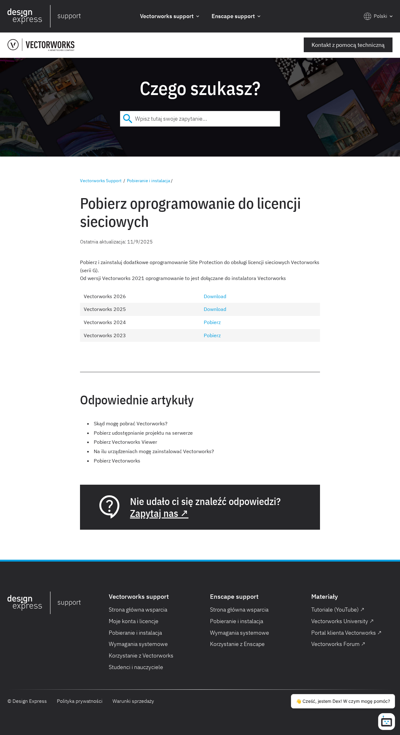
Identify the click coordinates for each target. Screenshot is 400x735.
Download (215, 296)
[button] (169, 16)
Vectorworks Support (101, 180)
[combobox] (200, 119)
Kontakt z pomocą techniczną (348, 44)
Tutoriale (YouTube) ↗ (337, 609)
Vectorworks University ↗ (342, 621)
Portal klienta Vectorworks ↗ (346, 632)
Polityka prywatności (79, 701)
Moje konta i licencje (133, 621)
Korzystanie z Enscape (237, 644)
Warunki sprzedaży (133, 701)
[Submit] (127, 119)
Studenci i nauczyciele (136, 667)
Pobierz (212, 322)
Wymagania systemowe (138, 644)
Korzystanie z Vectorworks (141, 655)
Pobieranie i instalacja (148, 180)
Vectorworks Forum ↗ (338, 644)
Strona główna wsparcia (138, 609)
